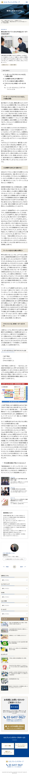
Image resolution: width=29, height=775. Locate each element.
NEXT (21, 566)
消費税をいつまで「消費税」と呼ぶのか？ (17, 635)
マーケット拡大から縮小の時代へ (14, 81)
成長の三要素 (5, 21)
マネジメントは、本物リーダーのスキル (15, 84)
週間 (22, 619)
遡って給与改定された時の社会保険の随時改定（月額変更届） (18, 642)
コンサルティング (5, 584)
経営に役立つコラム (9, 20)
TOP (2, 20)
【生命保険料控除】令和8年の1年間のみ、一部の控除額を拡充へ (18, 629)
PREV (7, 566)
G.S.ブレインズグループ (10, 2)
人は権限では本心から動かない (13, 79)
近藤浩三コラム (18, 20)
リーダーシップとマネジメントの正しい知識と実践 (15, 75)
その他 (2, 592)
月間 (26, 619)
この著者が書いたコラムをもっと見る (14, 559)
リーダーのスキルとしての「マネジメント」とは (16, 88)
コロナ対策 (4, 601)
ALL (14, 566)
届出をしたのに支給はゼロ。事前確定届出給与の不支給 (18, 649)
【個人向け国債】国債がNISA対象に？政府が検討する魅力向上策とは (18, 623)
